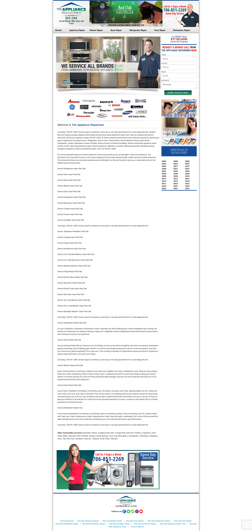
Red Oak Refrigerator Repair (159, 520)
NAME (163, 54)
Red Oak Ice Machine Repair (93, 523)
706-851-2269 (174, 10)
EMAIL (163, 72)
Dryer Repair (116, 30)
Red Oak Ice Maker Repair (119, 523)
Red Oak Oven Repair (183, 520)
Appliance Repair (77, 30)
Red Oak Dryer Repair (135, 520)
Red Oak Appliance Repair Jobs (173, 523)
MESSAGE (165, 80)
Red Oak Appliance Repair (88, 520)
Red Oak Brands (67, 520)
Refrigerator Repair (138, 30)
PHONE (164, 63)
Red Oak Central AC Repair (145, 523)
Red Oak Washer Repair (112, 520)
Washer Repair (96, 30)
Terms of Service (137, 526)
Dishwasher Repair (181, 30)
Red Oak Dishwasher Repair (67, 523)
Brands (58, 30)
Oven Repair (159, 30)
